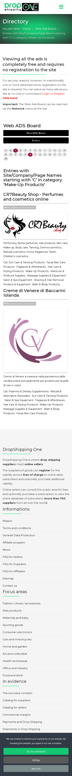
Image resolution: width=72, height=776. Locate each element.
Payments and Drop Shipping (22, 722)
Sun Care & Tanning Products (27, 262)
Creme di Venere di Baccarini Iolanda (34, 293)
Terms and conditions (17, 528)
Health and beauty (15, 661)
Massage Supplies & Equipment (46, 275)
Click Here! (10, 98)
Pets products (12, 610)
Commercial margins (16, 714)
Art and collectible (15, 653)
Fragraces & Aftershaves (31, 266)
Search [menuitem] (36, 140)
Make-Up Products (37, 271)
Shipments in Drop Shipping (21, 729)
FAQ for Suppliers (14, 564)
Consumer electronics (17, 632)
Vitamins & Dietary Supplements (29, 391)
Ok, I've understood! (36, 751)
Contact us (10, 585)
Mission (7, 521)
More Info (36, 768)
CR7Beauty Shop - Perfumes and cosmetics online (33, 197)
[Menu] (55, 7)
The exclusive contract (17, 693)
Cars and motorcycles (17, 639)
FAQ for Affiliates (14, 571)
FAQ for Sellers (12, 557)
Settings (36, 759)
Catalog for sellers (14, 707)
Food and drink (13, 675)
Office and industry (15, 668)
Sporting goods (13, 625)
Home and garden (15, 646)
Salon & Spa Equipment (17, 280)
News (6, 549)
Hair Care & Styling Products (20, 404)
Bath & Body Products (46, 284)
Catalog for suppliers (16, 700)
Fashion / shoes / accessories (21, 603)
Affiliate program (14, 542)
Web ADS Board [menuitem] (36, 133)
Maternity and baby (15, 617)
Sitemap (8, 578)
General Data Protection (19, 535)
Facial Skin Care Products (31, 413)
